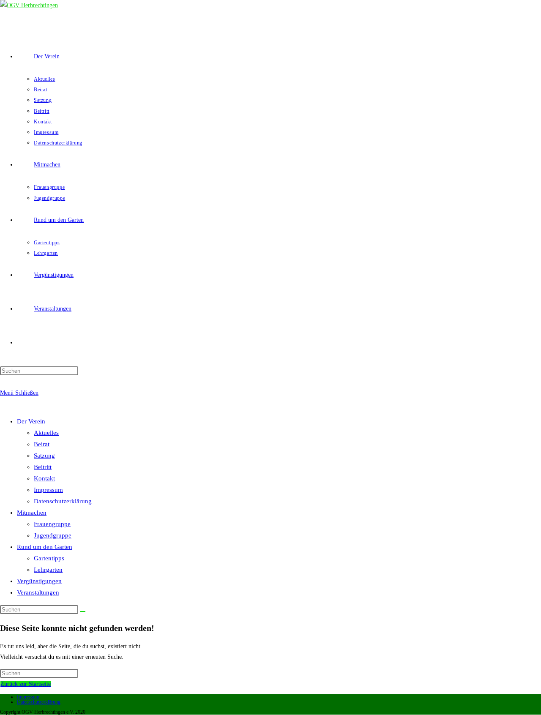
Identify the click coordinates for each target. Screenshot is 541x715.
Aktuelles (46, 432)
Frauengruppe (52, 524)
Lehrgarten (48, 569)
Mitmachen (31, 512)
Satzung (44, 455)
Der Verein (31, 421)
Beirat (41, 444)
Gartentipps (49, 558)
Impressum (48, 489)
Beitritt (43, 467)
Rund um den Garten (44, 546)
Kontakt (44, 478)
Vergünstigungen (39, 581)
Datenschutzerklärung (63, 501)
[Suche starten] (83, 611)
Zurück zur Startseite (25, 684)
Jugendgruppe (52, 535)
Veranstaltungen (38, 592)
